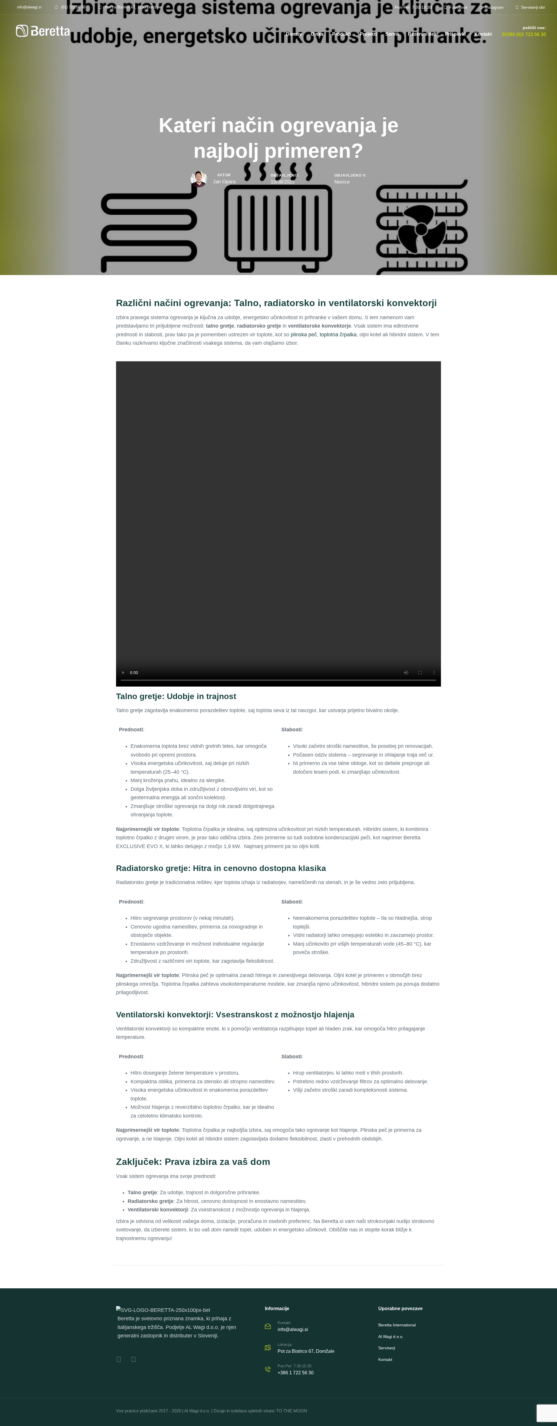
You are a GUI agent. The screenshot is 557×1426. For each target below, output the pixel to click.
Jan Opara (224, 181)
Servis (392, 34)
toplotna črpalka (338, 334)
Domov (294, 34)
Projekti (368, 34)
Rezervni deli (422, 34)
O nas (317, 34)
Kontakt (483, 34)
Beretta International (397, 1325)
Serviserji (386, 1348)
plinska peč (304, 334)
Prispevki (455, 34)
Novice (342, 182)
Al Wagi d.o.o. (391, 1336)
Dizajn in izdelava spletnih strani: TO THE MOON (260, 1410)
